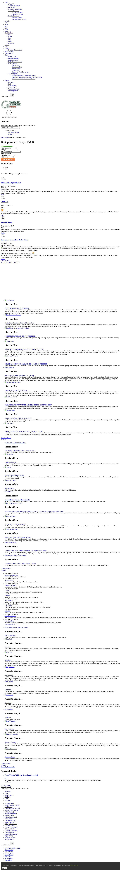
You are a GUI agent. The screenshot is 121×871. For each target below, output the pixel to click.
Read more (8, 782)
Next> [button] (9, 438)
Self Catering (12, 85)
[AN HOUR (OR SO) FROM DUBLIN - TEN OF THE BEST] (62, 423)
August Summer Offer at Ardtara (14, 475)
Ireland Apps (12, 63)
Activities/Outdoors (10, 585)
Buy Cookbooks (13, 60)
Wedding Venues (13, 90)
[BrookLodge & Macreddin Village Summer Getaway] (62, 443)
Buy (6, 28)
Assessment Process (14, 6)
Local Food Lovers (10, 616)
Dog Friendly (9, 600)
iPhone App (15, 65)
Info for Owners (13, 16)
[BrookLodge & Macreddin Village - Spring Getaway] (62, 555)
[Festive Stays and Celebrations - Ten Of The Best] (62, 367)
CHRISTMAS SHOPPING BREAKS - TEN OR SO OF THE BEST (26, 364)
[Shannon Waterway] (62, 734)
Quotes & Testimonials (15, 9)
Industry (10, 134)
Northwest (8, 717)
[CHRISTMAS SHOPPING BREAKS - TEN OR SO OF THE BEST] (62, 356)
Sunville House (6, 222)
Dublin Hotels (9, 812)
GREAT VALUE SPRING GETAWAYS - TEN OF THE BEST (24, 349)
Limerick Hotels (9, 832)
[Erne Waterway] (62, 721)
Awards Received (17, 14)
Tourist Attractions (13, 89)
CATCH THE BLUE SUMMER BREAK (17, 500)
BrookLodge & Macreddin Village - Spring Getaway (20, 563)
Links (6, 798)
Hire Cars (7, 856)
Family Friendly (9, 580)
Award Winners (13, 11)
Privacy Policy (9, 795)
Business (7, 595)
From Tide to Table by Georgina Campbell (21, 775)
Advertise (7, 800)
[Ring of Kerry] (62, 667)
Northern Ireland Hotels (12, 805)
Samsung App (16, 68)
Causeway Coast (10, 757)
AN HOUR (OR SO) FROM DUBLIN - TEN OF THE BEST (24, 431)
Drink (6, 24)
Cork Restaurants (10, 820)
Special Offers (9, 51)
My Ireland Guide (13, 132)
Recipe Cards (12, 56)
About (6, 2)
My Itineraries (9, 851)
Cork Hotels (8, 819)
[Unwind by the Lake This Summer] (62, 516)
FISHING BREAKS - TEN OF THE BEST (18, 418)
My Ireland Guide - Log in (12, 848)
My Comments (9, 853)
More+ (7, 80)
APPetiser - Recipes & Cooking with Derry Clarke (27, 77)
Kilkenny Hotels (9, 829)
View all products (6, 787)
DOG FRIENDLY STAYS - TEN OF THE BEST (20, 336)
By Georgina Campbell (15, 50)
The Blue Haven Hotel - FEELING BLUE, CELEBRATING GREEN (26, 550)
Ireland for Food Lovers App (20, 72)
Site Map (7, 797)
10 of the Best (9, 33)
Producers (7, 31)
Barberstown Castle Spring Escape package (18, 537)
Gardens (10, 82)
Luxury (7, 590)
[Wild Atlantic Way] (62, 627)
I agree (4, 868)
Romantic (7, 611)
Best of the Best (9, 621)
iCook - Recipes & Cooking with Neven (24, 75)
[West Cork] (62, 652)
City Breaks (8, 605)
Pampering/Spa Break (11, 575)
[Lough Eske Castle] (62, 454)
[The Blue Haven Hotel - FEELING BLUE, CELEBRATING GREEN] (62, 542)
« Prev (7, 260)
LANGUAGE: (5, 96)
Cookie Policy (74, 865)
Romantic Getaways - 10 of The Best (16, 390)
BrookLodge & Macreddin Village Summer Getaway (20, 451)
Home (2, 137)
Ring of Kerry (9, 675)
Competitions (8, 53)
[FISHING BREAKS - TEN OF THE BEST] (62, 410)
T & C (6, 793)
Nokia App (15, 70)
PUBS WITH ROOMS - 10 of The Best (17, 308)
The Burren (8, 689)
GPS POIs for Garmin (15, 62)
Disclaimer (8, 792)
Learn (6, 29)
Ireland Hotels (9, 803)
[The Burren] (62, 682)
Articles (7, 45)
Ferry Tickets (8, 858)
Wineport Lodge (9, 488)
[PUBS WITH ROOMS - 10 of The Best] (62, 300)
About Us (11, 4)
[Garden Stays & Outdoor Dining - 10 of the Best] (62, 315)
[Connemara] (62, 695)
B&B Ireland (8, 807)
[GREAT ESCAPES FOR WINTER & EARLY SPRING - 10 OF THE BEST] (62, 397)
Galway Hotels (9, 822)
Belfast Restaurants (10, 817)
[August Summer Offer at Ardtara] (62, 467)
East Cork (7, 647)
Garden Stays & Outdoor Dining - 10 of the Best (19, 323)
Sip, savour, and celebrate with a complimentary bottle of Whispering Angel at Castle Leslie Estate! (34, 511)
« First (3, 260)
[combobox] (12, 95)
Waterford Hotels (10, 837)
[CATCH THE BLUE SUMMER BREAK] (62, 492)
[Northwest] (62, 710)
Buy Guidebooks (13, 58)
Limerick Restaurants (11, 834)
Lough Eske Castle (10, 462)
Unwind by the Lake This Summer (15, 524)
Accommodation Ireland (12, 808)
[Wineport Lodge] (62, 480)
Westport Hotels (9, 839)
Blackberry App (17, 67)
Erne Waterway (9, 729)
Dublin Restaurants (10, 813)
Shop (6, 55)
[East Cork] (62, 639)
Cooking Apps (13, 73)
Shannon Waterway (10, 742)
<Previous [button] (4, 438)
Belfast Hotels (9, 815)
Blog (6, 46)
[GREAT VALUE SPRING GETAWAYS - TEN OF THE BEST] (62, 341)
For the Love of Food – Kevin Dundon (23, 79)
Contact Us (11, 7)
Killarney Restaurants (11, 827)
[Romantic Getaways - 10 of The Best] (62, 382)
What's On (11, 87)
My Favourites (9, 850)
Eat (6, 23)
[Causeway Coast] (62, 749)
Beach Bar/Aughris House (11, 183)
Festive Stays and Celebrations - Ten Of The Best (19, 375)
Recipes (7, 48)
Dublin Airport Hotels (11, 810)
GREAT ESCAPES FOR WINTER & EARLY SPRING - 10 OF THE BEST (28, 405)
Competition (8, 860)
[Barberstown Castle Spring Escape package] (62, 529)
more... (3, 195)
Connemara (8, 703)
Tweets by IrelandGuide (8, 767)
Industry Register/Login (19, 19)
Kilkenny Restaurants (11, 830)
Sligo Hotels (8, 836)
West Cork (8, 660)
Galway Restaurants (11, 824)
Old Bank (4, 202)
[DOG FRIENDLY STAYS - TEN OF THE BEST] (62, 328)
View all (3, 439)
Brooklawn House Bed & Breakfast (14, 240)
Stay (6, 26)
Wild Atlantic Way (10, 635)
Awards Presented (17, 12)
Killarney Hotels (9, 825)
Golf (9, 84)
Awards (7, 21)
